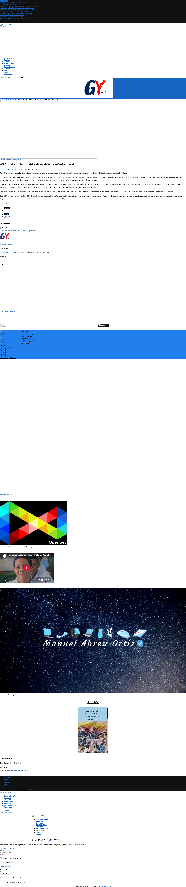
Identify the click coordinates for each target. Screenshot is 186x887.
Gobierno (13, 99)
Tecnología (7, 68)
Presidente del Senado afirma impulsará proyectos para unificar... (19, 6)
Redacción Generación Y (14, 169)
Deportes (7, 60)
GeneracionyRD (30, 789)
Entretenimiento (9, 58)
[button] (1, 488)
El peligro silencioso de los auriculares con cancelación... (17, 11)
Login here (23, 882)
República (7, 65)
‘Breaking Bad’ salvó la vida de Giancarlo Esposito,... (16, 13)
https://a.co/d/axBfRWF (7, 495)
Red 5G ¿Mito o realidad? (8, 4)
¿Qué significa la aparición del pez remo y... (13, 2)
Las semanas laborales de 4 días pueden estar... (14, 16)
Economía (7, 61)
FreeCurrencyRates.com (7, 312)
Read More (82, 845)
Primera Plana (10, 160)
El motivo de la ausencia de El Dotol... (12, 15)
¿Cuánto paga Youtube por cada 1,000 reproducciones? (17, 8)
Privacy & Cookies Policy (8, 848)
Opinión (6, 70)
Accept (76, 845)
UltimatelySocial (106, 886)
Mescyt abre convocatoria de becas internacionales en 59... (18, 9)
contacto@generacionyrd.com (21, 770)
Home (2, 99)
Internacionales (9, 63)
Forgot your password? (7, 866)
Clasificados (8, 74)
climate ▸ (8, 358)
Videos (6, 72)
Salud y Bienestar (9, 67)
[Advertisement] (93, 42)
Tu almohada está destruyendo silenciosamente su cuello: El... (19, 18)
